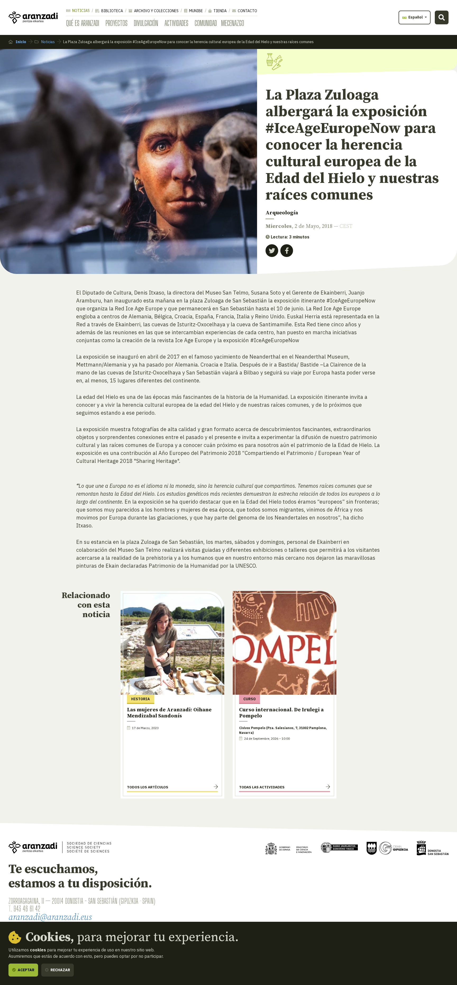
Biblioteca (111, 10)
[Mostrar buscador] (442, 17)
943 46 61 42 (26, 908)
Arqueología (282, 213)
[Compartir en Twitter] (272, 250)
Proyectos (116, 23)
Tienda (220, 10)
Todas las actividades (262, 787)
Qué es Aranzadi (82, 23)
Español (416, 17)
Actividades (176, 23)
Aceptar (25, 970)
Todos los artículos (147, 787)
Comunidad (206, 23)
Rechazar (60, 970)
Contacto (247, 10)
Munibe (195, 10)
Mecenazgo (232, 23)
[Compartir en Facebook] (286, 250)
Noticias (80, 10)
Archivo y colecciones (156, 10)
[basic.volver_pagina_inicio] (33, 17)
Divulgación (146, 23)
